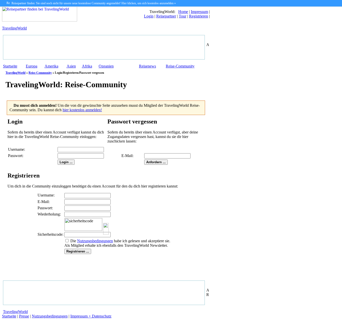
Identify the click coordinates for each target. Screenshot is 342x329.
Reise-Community (180, 66)
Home (183, 12)
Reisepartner (166, 16)
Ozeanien (106, 66)
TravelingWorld (14, 28)
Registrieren (198, 16)
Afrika (87, 66)
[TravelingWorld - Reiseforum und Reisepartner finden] (39, 20)
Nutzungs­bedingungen (95, 241)
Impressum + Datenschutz (90, 316)
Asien (71, 66)
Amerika (51, 66)
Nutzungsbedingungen (50, 316)
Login (148, 16)
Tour (182, 16)
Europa (31, 66)
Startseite (10, 66)
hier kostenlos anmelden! (82, 110)
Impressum (199, 12)
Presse (24, 316)
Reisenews (147, 66)
